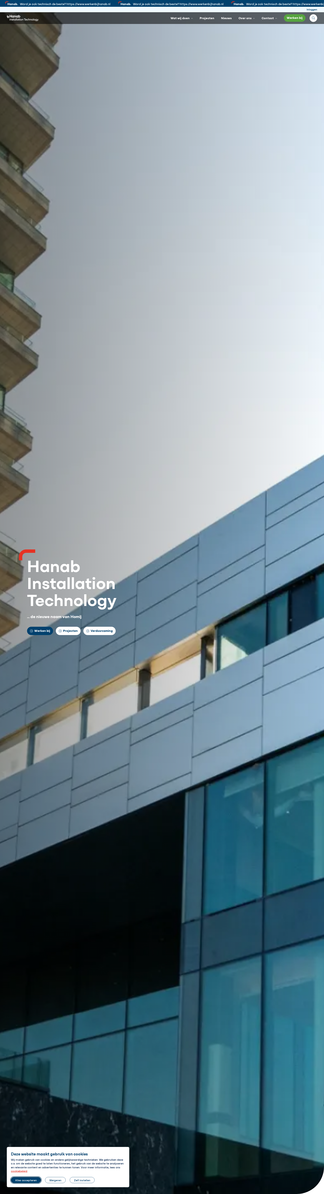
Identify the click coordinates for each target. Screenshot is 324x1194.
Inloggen (312, 9)
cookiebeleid (19, 1171)
